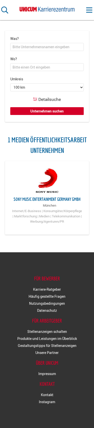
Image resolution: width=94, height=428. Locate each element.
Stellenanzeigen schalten (47, 331)
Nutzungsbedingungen (47, 303)
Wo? (13, 58)
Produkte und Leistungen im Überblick (47, 338)
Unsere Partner (47, 352)
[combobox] (47, 47)
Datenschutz (47, 310)
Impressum (47, 373)
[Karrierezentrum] (47, 8)
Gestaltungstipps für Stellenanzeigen (47, 345)
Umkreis (16, 79)
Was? (14, 38)
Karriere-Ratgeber (47, 289)
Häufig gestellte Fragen (47, 296)
